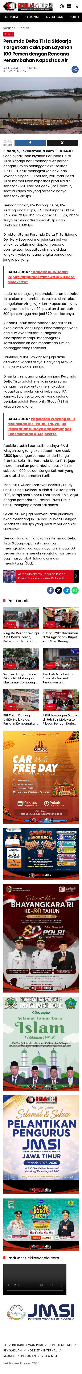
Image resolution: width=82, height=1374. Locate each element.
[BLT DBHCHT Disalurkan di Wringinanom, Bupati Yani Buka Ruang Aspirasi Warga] (61, 618)
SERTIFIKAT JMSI (60, 1345)
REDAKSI (9, 1356)
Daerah (8, 34)
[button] (61, 6)
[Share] (30, 143)
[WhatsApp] (75, 590)
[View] (62, 143)
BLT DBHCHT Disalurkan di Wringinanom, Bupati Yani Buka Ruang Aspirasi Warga (60, 637)
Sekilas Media (11, 68)
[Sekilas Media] (28, 6)
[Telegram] (66, 590)
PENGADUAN (12, 1350)
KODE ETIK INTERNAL (42, 1350)
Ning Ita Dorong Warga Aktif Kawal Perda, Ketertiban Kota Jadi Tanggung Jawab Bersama (21, 637)
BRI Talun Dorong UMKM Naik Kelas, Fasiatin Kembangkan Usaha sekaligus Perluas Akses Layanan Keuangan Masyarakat (20, 720)
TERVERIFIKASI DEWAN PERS (23, 1345)
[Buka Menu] (68, 6)
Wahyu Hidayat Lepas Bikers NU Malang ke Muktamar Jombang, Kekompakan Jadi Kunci (20, 678)
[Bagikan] (75, 69)
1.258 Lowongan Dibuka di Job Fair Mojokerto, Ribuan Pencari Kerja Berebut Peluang (60, 720)
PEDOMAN (28, 1356)
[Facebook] (50, 590)
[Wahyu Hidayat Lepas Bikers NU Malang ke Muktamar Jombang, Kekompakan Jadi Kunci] (21, 659)
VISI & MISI (49, 1356)
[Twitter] (58, 590)
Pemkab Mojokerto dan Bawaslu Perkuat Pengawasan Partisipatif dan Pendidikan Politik (60, 678)
